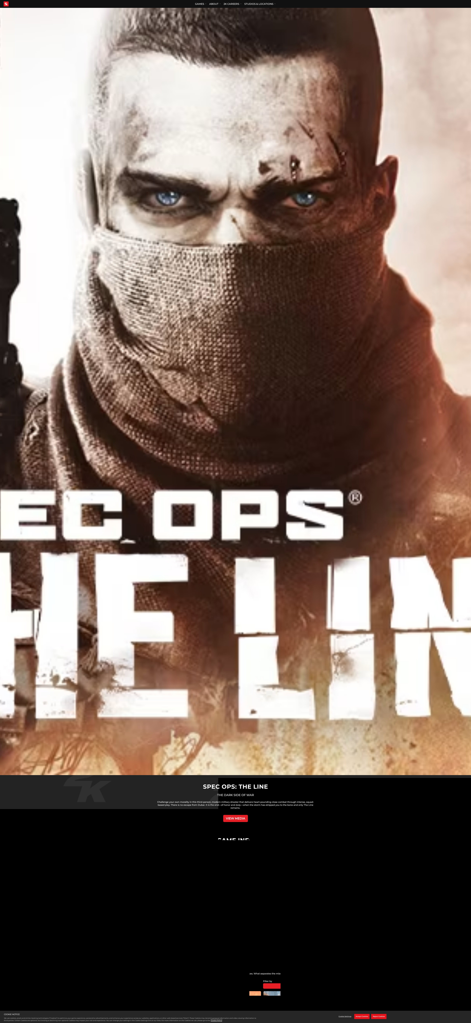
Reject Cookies (379, 1016)
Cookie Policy (216, 1020)
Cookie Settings (345, 1016)
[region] (235, 1017)
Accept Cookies (362, 1016)
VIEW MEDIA (235, 818)
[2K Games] (11, 3)
